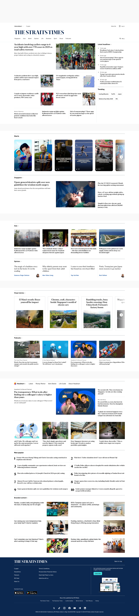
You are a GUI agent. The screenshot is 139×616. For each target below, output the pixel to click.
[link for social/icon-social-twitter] (54, 608)
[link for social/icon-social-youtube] (74, 608)
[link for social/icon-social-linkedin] (85, 608)
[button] (19, 26)
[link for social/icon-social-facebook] (69, 608)
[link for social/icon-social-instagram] (64, 608)
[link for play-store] (32, 592)
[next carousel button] (121, 157)
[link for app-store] (19, 592)
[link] (39, 32)
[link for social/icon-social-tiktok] (59, 608)
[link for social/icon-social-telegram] (80, 608)
